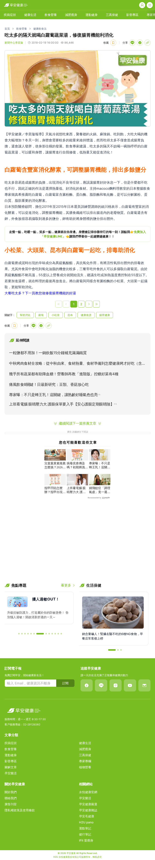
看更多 (66, 585)
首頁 (7, 28)
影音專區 (132, 15)
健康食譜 (86, 315)
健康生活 (30, 15)
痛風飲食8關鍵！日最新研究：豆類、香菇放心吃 (49, 384)
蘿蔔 (41, 315)
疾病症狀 (10, 15)
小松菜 (56, 315)
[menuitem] (10, 14)
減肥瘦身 (71, 15)
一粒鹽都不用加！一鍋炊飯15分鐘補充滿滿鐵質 (48, 353)
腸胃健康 (104, 315)
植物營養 (85, 767)
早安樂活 (11, 773)
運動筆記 (85, 828)
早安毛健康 (86, 816)
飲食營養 (51, 15)
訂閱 (65, 683)
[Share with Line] (132, 43)
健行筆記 (85, 834)
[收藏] (113, 43)
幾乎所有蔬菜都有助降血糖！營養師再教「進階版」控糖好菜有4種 (63, 374)
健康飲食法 (39, 28)
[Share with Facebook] (140, 43)
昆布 (70, 315)
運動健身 (91, 15)
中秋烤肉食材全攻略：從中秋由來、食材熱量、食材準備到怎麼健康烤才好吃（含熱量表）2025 (77, 364)
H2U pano (86, 822)
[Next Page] (88, 304)
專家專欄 (85, 761)
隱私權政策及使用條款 (20, 810)
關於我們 (11, 792)
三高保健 (112, 15)
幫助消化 (25, 315)
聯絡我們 (11, 798)
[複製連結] (147, 43)
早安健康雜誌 (88, 810)
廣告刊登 (11, 804)
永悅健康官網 (88, 792)
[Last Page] (96, 304)
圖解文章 (11, 767)
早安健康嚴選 (88, 804)
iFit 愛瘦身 (86, 840)
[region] (77, 234)
